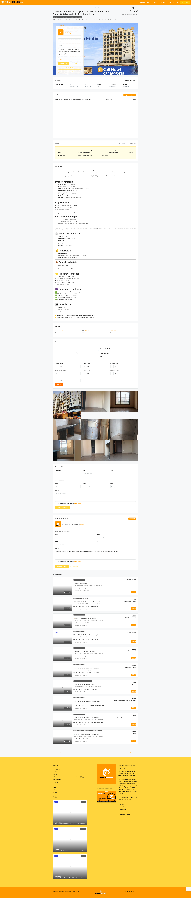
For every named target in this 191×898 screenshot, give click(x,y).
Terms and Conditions (125, 814)
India (55, 787)
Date (84, 470)
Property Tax (86, 370)
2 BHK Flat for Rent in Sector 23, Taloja (84, 651)
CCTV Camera (60, 330)
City (148, 2)
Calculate (58, 384)
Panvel (55, 771)
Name (56, 483)
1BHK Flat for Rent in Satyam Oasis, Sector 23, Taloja (87, 602)
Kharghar (56, 782)
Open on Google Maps (130, 95)
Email (111, 483)
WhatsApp (70, 67)
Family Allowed (60, 333)
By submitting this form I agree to (69, 59)
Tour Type (58, 470)
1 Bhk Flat (81, 730)
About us (122, 804)
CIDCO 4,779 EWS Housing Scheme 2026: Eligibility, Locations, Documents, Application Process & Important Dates (128, 767)
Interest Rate (114, 363)
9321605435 (67, 524)
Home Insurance (114, 370)
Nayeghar (142, 2)
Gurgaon (56, 790)
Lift (85, 333)
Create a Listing (185, 2)
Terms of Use (77, 503)
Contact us (122, 806)
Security (113, 330)
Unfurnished (114, 333)
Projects (155, 2)
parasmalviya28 (78, 590)
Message (57, 490)
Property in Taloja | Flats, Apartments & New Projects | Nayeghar (70, 777)
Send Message (64, 63)
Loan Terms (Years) (60, 370)
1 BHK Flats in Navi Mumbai (75, 17)
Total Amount (59, 363)
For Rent (56, 17)
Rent (80, 598)
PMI (56, 377)
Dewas (55, 792)
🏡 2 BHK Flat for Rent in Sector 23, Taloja (84, 618)
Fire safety (86, 330)
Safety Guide (123, 809)
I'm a (98, 541)
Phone (84, 483)
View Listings (68, 33)
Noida (55, 774)
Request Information (61, 566)
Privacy (121, 812)
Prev (60, 752)
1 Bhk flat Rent (63, 17)
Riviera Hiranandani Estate (80, 583)
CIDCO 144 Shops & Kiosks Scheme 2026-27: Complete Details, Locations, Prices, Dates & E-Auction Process (127, 781)
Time (111, 470)
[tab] (132, 28)
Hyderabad (57, 784)
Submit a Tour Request (62, 507)
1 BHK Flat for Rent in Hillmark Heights (83, 684)
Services (163, 2)
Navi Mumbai (57, 769)
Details (134, 592)
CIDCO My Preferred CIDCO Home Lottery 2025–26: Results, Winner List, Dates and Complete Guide (127, 797)
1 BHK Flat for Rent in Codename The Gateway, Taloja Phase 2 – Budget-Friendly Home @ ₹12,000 (99, 701)
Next (131, 752)
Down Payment (87, 363)
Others (170, 2)
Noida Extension (58, 779)
